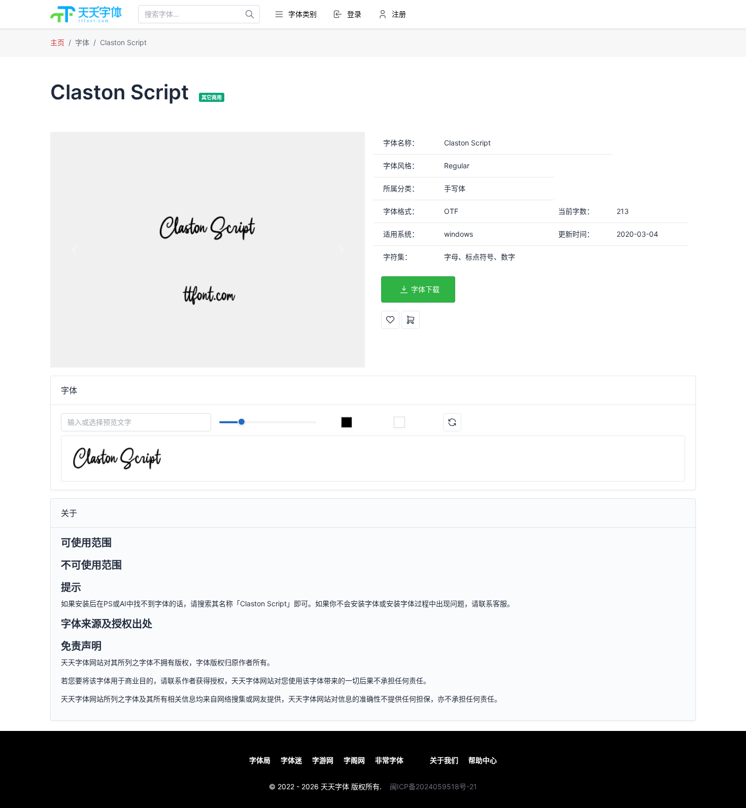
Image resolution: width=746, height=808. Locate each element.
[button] (73, 250)
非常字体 (389, 760)
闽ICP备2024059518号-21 (433, 786)
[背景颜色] (399, 422)
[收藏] (390, 320)
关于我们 (444, 760)
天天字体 (335, 786)
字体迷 (291, 760)
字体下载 (425, 289)
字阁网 (354, 760)
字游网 (322, 760)
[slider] (241, 422)
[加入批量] (410, 320)
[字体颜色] (346, 422)
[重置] (452, 422)
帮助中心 (482, 760)
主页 (57, 42)
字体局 (259, 760)
